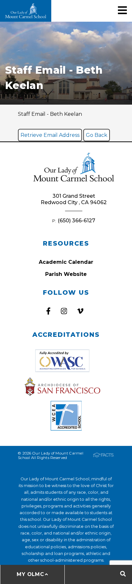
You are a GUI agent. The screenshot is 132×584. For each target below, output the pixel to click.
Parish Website (66, 274)
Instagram (64, 310)
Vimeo (80, 310)
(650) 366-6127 (76, 221)
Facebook (48, 310)
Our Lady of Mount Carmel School (25, 11)
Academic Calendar (66, 262)
